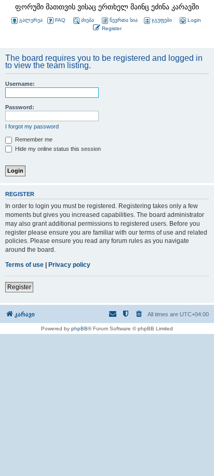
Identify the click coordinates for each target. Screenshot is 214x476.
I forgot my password (32, 126)
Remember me (33, 139)
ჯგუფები (162, 20)
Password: (19, 107)
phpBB (79, 328)
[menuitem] (189, 20)
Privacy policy (69, 264)
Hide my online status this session (57, 149)
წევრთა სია (124, 20)
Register (19, 287)
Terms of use (24, 264)
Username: (20, 84)
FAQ (60, 20)
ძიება (87, 20)
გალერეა (31, 20)
